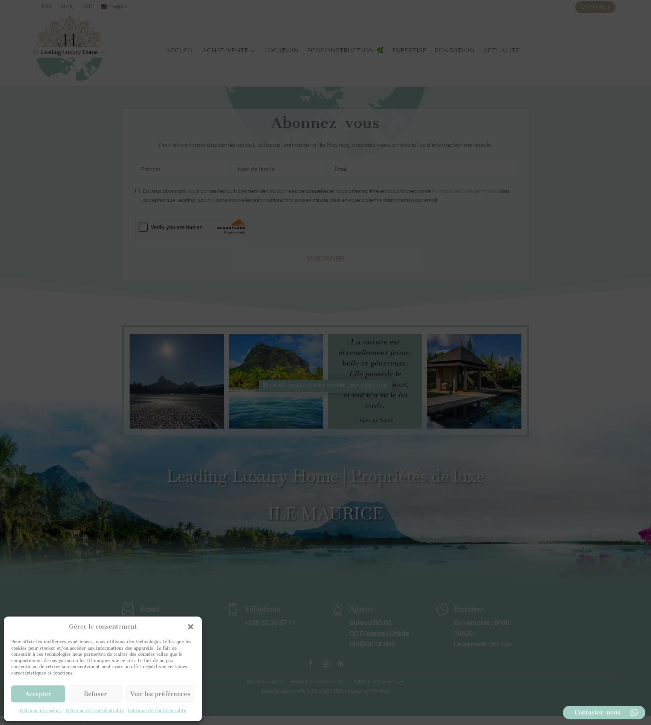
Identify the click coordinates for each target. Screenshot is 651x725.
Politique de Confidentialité (95, 710)
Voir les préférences (160, 694)
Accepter (38, 694)
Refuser (95, 694)
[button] (190, 626)
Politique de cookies (41, 710)
